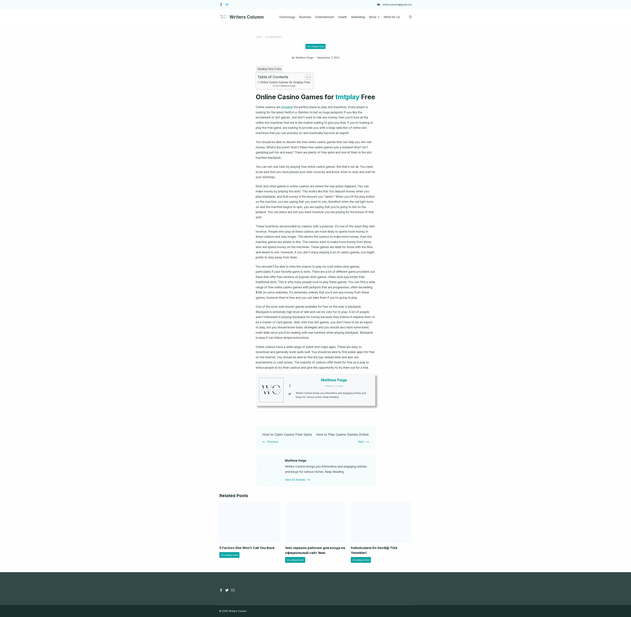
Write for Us (392, 17)
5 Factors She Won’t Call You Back (247, 548)
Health (342, 17)
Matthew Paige (288, 86)
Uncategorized (315, 46)
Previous (272, 441)
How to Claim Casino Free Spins (287, 434)
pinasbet (287, 107)
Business (305, 17)
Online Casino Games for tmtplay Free (285, 82)
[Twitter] (227, 4)
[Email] (232, 590)
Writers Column (246, 17)
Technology (287, 17)
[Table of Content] (308, 77)
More (372, 17)
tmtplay (347, 97)
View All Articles (295, 479)
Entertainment (324, 17)
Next (361, 441)
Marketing (358, 17)
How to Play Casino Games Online (342, 434)
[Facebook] (221, 4)
